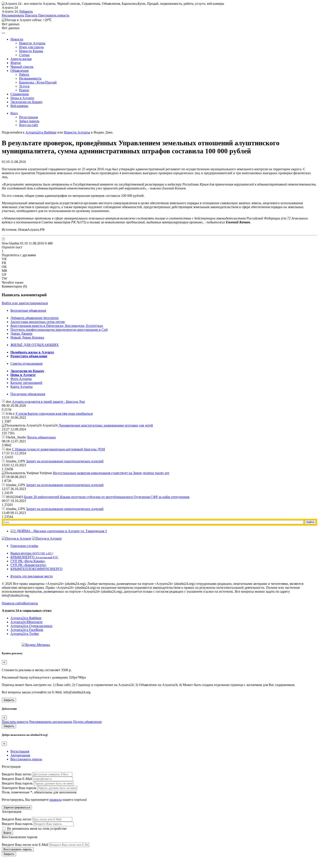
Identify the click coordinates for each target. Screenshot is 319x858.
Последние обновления (27, 394)
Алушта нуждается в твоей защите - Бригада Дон (48, 401)
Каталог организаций (26, 383)
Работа (24, 74)
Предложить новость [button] (53, 15)
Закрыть (8, 700)
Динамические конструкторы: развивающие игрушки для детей (105, 425)
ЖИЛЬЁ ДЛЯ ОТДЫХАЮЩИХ (34, 345)
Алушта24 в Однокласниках (31, 626)
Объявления (19, 70)
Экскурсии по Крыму (26, 102)
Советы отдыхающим (26, 363)
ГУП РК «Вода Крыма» (27, 561)
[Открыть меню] (3, 33)
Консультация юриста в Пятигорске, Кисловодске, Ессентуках (56, 326)
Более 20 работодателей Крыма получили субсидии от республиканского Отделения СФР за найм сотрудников (106, 497)
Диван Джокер (21, 333)
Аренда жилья (20, 59)
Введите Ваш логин (16, 774)
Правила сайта (12, 603)
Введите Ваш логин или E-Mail (25, 844)
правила (55, 799)
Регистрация (28, 117)
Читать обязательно (41, 437)
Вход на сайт (28, 125)
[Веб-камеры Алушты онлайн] (47, 538)
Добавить (26, 11)
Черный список (21, 67)
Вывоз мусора (31, 553)
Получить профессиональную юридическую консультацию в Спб (59, 329)
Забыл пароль (29, 121)
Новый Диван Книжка (27, 337)
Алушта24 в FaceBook (26, 630)
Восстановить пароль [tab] (26, 759)
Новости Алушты (32, 43)
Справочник (19, 94)
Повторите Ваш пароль (19, 788)
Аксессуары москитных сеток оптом (37, 322)
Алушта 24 (10, 11)
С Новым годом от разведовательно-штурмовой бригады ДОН (58, 449)
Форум (15, 63)
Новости (16, 39)
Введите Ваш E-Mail (17, 779)
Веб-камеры (19, 106)
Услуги (24, 86)
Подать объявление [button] (87, 722)
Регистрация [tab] (19, 751)
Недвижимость (30, 78)
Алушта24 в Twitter (24, 634)
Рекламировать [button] (13, 15)
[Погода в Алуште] (16, 538)
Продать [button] (31, 15)
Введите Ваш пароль (17, 783)
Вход (14, 113)
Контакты (30, 603)
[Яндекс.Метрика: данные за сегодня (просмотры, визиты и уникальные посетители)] (36, 645)
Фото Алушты (21, 379)
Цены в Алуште (22, 98)
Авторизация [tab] (20, 755)
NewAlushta (10, 243)
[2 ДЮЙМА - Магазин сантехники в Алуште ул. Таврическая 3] (58, 531)
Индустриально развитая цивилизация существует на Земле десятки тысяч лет (111, 473)
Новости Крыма (31, 51)
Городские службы (24, 546)
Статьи (24, 55)
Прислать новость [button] (15, 722)
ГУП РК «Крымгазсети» (28, 565)
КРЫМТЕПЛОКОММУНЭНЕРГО (36, 569)
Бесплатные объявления (28, 310)
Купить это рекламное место (31, 576)
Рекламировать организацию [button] (50, 722)
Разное (24, 90)
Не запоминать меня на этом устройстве (36, 828)
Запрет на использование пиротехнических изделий (65, 461)
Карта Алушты (21, 386)
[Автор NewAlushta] (3, 239)
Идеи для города (31, 47)
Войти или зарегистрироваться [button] (25, 303)
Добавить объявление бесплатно (34, 318)
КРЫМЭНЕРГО (34, 557)
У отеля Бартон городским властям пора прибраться (54, 413)
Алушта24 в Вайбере (25, 618)
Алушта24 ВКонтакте (26, 622)
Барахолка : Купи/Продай (38, 82)
